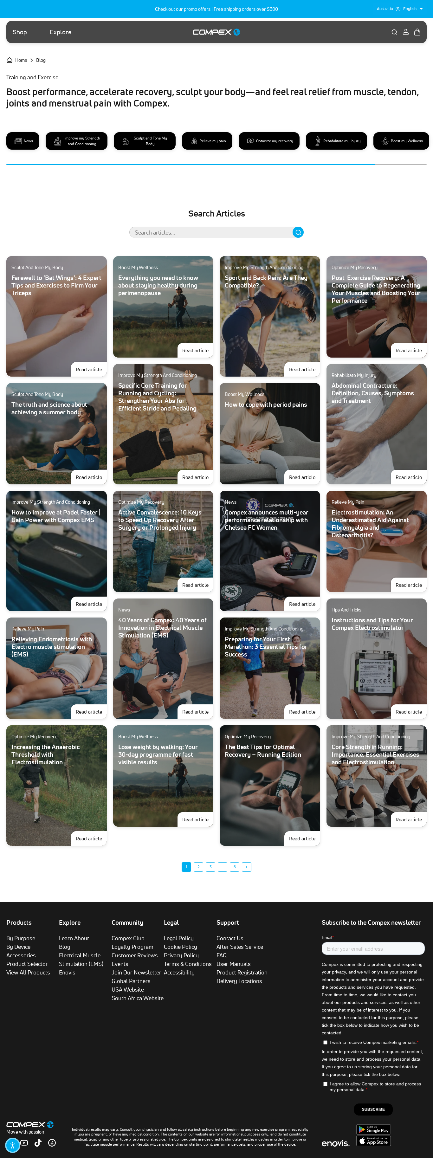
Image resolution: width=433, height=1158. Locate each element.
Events (120, 963)
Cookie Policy (180, 946)
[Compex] (216, 32)
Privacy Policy (181, 955)
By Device (18, 946)
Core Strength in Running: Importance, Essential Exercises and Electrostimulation (375, 754)
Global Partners (131, 980)
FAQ (222, 955)
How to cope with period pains (266, 404)
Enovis (67, 972)
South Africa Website (138, 997)
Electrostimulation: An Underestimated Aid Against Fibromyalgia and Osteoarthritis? (370, 523)
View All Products (28, 972)
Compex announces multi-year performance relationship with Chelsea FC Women (266, 519)
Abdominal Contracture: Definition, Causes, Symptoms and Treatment (373, 393)
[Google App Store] (373, 1132)
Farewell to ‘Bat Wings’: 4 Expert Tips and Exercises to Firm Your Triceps (56, 285)
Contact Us (230, 938)
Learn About (74, 938)
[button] (12, 1145)
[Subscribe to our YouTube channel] (24, 1143)
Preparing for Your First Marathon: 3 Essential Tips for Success (266, 646)
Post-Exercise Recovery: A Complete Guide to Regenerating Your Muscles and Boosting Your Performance (376, 289)
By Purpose (20, 938)
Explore (60, 32)
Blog (64, 946)
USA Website (128, 989)
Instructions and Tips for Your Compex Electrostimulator (372, 623)
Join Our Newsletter (136, 972)
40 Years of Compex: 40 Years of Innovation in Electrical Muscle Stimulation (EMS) (162, 627)
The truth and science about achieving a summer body (49, 408)
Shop (20, 32)
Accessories (21, 955)
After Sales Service (240, 946)
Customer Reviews (135, 955)
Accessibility (179, 972)
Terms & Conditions (188, 963)
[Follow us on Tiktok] (38, 1143)
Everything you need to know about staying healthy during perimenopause (158, 285)
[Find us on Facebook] (52, 1143)
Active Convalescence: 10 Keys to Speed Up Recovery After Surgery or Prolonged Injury (160, 519)
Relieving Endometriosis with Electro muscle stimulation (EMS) (51, 646)
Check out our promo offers (182, 9)
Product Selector (27, 963)
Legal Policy (179, 938)
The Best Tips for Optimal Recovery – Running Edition (263, 750)
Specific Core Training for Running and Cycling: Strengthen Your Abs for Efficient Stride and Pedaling (157, 397)
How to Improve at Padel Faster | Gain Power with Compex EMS (55, 516)
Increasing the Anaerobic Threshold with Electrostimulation (45, 754)
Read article (91, 369)
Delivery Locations (239, 980)
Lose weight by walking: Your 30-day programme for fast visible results (158, 754)
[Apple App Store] (373, 1144)
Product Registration (242, 972)
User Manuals (234, 963)
